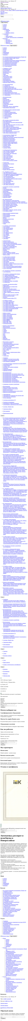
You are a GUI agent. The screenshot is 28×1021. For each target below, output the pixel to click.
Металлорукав (6, 287)
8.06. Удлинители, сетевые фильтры (11, 200)
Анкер (4, 329)
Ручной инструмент (7, 346)
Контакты (5, 38)
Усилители (5, 164)
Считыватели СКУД (7, 77)
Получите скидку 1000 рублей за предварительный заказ (13, 828)
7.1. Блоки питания (7, 114)
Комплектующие (7, 197)
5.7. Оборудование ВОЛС (9, 275)
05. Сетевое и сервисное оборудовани (11, 274)
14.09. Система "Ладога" (8, 159)
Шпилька (5, 338)
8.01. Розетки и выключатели (9, 206)
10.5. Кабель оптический (8, 306)
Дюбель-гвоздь (6, 332)
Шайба (4, 337)
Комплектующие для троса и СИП (10, 294)
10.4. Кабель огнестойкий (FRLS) (10, 305)
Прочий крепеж (6, 339)
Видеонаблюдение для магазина (10, 379)
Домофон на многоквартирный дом (11, 360)
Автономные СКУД (7, 364)
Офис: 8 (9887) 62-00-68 (14, 10)
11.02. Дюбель (6, 235)
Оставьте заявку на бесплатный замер (9, 740)
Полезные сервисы (10, 32)
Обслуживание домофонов (9, 361)
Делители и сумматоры (8, 167)
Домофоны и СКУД (7, 68)
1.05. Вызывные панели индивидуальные (12, 178)
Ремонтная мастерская (8, 413)
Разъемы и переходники (8, 218)
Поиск (2, 16)
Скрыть (2, 415)
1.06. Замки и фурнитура (8, 184)
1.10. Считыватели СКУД (8, 177)
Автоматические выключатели (10, 243)
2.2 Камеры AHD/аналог (8, 86)
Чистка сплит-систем (8, 389)
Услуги (4, 27)
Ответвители (6, 166)
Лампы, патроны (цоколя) (9, 245)
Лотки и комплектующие (8, 295)
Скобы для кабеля (7, 291)
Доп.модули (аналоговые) (9, 140)
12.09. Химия (6, 261)
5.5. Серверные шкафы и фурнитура (11, 277)
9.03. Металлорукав (7, 130)
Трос (4, 293)
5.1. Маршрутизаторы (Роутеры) (10, 276)
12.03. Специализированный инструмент (12, 267)
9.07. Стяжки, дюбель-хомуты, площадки (12, 128)
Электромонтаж (6, 394)
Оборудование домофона (8, 81)
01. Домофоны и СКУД (8, 171)
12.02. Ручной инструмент (9, 258)
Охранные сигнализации (8, 402)
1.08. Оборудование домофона (10, 172)
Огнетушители (6, 146)
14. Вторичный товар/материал (10, 150)
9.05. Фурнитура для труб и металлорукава (12, 122)
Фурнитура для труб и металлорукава (11, 290)
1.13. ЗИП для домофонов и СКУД (10, 175)
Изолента (5, 297)
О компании (6, 33)
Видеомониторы (6, 69)
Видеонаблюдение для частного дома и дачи (13, 373)
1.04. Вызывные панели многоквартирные (12, 174)
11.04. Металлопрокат (8, 232)
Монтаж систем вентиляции (9, 392)
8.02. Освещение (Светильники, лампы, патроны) (14, 201)
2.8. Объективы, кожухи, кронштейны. (11, 93)
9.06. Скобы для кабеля (8, 125)
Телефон (2, 705)
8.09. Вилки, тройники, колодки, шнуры (12, 209)
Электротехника (6, 240)
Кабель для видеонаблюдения (9, 314)
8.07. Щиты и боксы (7, 207)
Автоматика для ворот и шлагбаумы (11, 186)
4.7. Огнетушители (7, 66)
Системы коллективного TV (9, 400)
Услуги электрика (7, 397)
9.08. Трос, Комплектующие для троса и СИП (13, 124)
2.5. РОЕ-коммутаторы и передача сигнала (12, 89)
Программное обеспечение (9, 107)
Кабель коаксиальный (8, 318)
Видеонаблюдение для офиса (9, 378)
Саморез (5, 330)
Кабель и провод (7, 313)
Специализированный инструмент (11, 344)
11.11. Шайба (6, 233)
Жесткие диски (6, 101)
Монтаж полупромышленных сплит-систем (13, 391)
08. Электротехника (7, 199)
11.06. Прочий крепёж (8, 228)
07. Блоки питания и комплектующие (11, 109)
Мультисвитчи (6, 168)
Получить (3, 707)
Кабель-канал (6, 285)
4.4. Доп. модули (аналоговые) (10, 65)
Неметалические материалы (9, 328)
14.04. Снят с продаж (8, 157)
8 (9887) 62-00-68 (7, 998)
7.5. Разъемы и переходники (9, 112)
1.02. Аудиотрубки (7, 179)
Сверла (4, 351)
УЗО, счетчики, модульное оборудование (12, 244)
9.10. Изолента (6, 123)
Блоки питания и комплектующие (10, 213)
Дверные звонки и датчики (9, 252)
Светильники (6, 251)
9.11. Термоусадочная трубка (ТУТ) (11, 129)
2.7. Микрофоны (6, 95)
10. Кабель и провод (7, 300)
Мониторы (5, 105)
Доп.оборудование (7, 196)
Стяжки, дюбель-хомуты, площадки (11, 292)
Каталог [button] (5, 947)
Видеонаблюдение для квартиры (10, 376)
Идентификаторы (7, 80)
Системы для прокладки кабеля (10, 284)
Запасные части (6, 222)
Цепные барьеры (7, 192)
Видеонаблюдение (7, 97)
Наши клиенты (9, 36)
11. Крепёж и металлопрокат (9, 225)
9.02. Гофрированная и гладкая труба (11, 131)
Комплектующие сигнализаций (10, 142)
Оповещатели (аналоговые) (9, 139)
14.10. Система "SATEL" (8, 152)
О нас (7, 35)
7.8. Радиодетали (7, 115)
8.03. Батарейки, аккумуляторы (10, 204)
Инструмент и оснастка (8, 341)
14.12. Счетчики (6, 154)
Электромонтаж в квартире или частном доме (13, 395)
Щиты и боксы (6, 248)
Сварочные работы (7, 408)
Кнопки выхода (6, 78)
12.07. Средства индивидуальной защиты (12, 266)
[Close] (1, 1008)
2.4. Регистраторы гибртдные (9, 88)
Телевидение (6, 162)
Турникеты (5, 368)
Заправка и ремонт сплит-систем (10, 388)
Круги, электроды (7, 348)
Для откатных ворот (7, 189)
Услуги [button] (4, 976)
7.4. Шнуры (5, 117)
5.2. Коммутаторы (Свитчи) (9, 278)
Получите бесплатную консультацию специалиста (12, 703)
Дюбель (5, 331)
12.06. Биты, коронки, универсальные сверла (13, 263)
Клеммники (5, 220)
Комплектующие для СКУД (9, 82)
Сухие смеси (6, 355)
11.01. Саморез (6, 226)
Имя (1, 704)
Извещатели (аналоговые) (9, 138)
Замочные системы (7, 370)
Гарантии (8, 30)
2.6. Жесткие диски (7, 90)
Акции (4, 28)
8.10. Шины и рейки (7, 211)
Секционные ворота (7, 193)
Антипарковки (6, 194)
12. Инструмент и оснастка (9, 256)
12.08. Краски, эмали (7, 265)
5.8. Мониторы (6, 282)
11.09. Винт (5, 238)
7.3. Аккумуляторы (7, 116)
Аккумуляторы (6, 216)
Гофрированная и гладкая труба (10, 286)
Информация (6, 29)
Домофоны (5, 357)
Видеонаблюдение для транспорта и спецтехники (14, 382)
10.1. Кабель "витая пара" (9, 301)
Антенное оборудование (8, 163)
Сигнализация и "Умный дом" (10, 135)
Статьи (7, 31)
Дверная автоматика (7, 369)
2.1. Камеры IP (6, 85)
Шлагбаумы (5, 191)
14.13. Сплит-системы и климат (10, 160)
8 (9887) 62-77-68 (8, 1001)
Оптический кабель (7, 323)
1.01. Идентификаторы (8, 181)
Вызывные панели (7, 71)
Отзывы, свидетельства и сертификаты (14, 37)
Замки (4, 74)
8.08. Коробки (6, 208)
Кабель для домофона (8, 317)
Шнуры (5, 217)
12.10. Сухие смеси (7, 268)
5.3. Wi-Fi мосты (6, 279)
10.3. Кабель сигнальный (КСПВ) (10, 308)
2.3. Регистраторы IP (7, 91)
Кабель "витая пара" (7, 315)
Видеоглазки (6, 73)
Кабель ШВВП (6, 320)
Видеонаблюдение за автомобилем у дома (12, 377)
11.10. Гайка (6, 230)
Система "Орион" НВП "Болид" (10, 143)
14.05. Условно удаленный (9, 151)
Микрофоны (6, 102)
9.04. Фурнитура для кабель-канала (11, 127)
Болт (4, 333)
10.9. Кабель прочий (7, 309)
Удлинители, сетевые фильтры (10, 246)
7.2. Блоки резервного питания (10, 113)
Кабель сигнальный (7, 316)
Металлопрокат (6, 326)
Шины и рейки (6, 254)
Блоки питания (6, 214)
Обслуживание (6, 411)
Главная (5, 24)
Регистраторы (6, 99)
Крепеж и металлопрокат (8, 325)
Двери (4, 223)
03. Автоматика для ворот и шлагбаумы (12, 270)
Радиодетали (6, 221)
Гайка (4, 336)
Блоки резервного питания (9, 215)
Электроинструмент (7, 342)
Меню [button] (4, 938)
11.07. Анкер (6, 231)
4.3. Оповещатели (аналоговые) (10, 62)
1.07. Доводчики (6, 182)
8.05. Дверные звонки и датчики (10, 205)
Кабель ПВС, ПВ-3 (7, 322)
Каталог (5, 25)
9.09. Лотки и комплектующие (10, 132)
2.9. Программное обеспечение (10, 92)
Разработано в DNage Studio (7, 1007)
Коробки (5, 250)
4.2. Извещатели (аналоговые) (9, 63)
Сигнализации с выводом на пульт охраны (12, 404)
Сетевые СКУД (6, 365)
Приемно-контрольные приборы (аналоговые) (13, 137)
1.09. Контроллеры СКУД (8, 183)
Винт (4, 334)
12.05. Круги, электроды (8, 262)
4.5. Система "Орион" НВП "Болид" (11, 58)
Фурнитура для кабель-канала (9, 288)
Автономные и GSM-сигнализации (11, 403)
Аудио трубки (6, 70)
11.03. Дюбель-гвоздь (8, 229)
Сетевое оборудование (8, 104)
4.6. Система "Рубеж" (8, 59)
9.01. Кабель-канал (7, 121)
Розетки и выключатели (8, 241)
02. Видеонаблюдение (8, 84)
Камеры (5, 98)
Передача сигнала (7, 100)
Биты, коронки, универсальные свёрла (11, 352)
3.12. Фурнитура (6, 271)
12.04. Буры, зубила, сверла (9, 260)
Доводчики (5, 75)
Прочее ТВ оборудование (8, 169)
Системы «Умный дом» (8, 406)
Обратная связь (9, 43)
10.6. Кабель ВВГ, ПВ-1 (8, 302)
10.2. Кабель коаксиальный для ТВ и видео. (13, 307)
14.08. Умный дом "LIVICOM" (10, 153)
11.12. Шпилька (6, 237)
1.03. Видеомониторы (8, 176)
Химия (4, 354)
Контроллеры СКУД (7, 76)
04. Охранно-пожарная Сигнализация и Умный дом (14, 56)
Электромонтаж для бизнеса (9, 396)
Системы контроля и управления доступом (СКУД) (14, 363)
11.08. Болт (5, 236)
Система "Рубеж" (7, 144)
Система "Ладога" (7, 145)
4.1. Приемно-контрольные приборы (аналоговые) (14, 60)
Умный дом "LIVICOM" (8, 136)
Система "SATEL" (7, 147)
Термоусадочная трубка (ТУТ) (9, 298)
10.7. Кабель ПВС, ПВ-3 (8, 303)
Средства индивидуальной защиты (11, 347)
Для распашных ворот (8, 190)
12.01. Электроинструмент (9, 259)
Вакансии (8, 42)
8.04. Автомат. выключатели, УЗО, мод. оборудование (15, 202)
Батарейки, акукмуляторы (9, 247)
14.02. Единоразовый (8, 155)
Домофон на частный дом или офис (11, 359)
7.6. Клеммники (6, 110)
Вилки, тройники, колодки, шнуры (11, 253)
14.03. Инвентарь (7, 158)
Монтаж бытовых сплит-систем (10, 387)
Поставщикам (9, 40)
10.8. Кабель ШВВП (7, 310)
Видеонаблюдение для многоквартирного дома (13, 375)
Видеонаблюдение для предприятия (11, 380)
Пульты (4, 187)
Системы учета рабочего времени (10, 367)
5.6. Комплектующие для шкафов (10, 280)
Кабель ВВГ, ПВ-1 (7, 321)
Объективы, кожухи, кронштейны (10, 106)
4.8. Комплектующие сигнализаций (11, 61)
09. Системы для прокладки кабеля (11, 120)
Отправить (3, 1018)
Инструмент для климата (8, 345)
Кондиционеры (6, 386)
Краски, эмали (6, 353)
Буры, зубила (6, 349)
